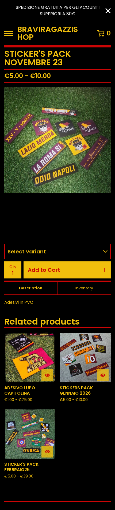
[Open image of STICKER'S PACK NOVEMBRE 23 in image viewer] (57, 140)
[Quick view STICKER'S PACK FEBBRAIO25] (47, 452)
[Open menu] (8, 33)
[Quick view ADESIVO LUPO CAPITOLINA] (47, 375)
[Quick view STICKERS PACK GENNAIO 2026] (103, 375)
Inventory (84, 288)
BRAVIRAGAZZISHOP (47, 33)
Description (30, 288)
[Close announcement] (108, 10)
